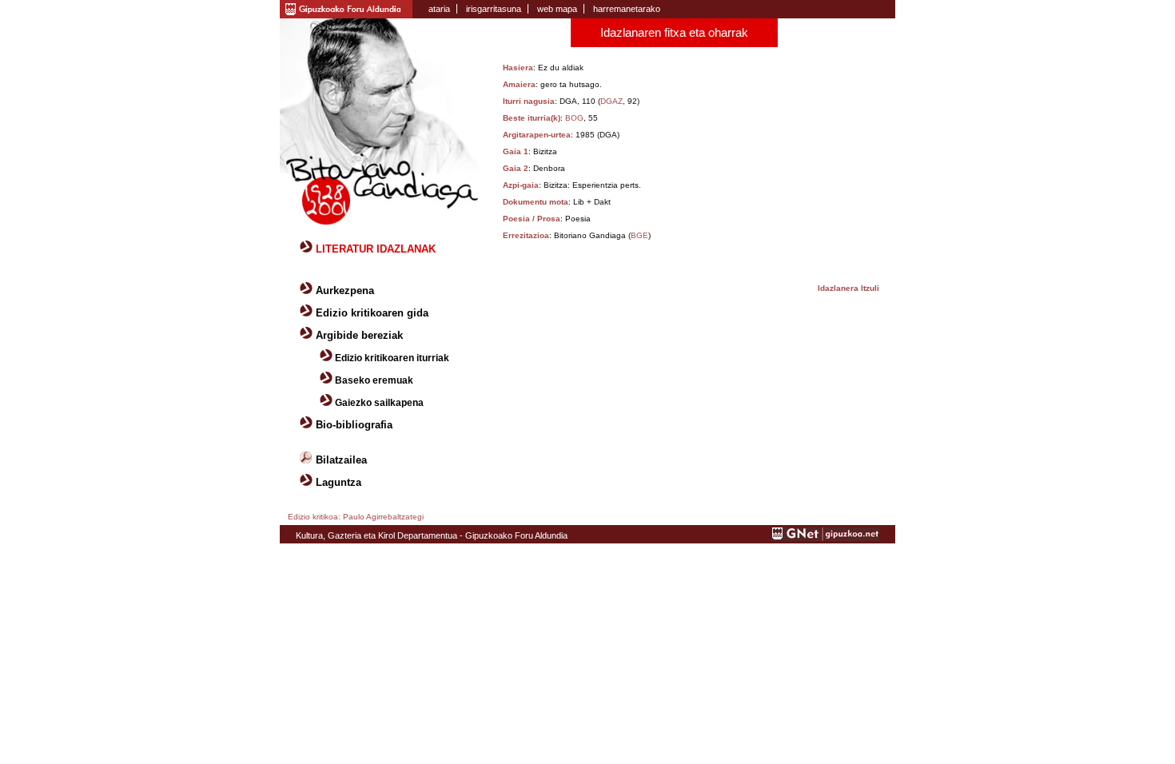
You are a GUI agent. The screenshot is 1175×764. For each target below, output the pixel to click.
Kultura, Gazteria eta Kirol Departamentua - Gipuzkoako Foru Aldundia (432, 535)
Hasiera (518, 67)
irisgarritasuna (493, 9)
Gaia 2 (515, 168)
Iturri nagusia (529, 101)
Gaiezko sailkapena (379, 402)
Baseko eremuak (374, 380)
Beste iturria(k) (531, 117)
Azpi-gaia (521, 185)
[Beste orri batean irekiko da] (825, 538)
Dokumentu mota (535, 201)
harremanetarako (626, 9)
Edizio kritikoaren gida (372, 313)
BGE (639, 235)
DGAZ (611, 101)
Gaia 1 (515, 151)
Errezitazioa (526, 235)
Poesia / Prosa (531, 218)
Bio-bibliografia (354, 425)
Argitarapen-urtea (537, 134)
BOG (574, 117)
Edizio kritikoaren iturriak (392, 358)
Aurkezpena (345, 290)
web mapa (557, 9)
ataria (439, 9)
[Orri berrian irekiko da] (346, 8)
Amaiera (519, 84)
